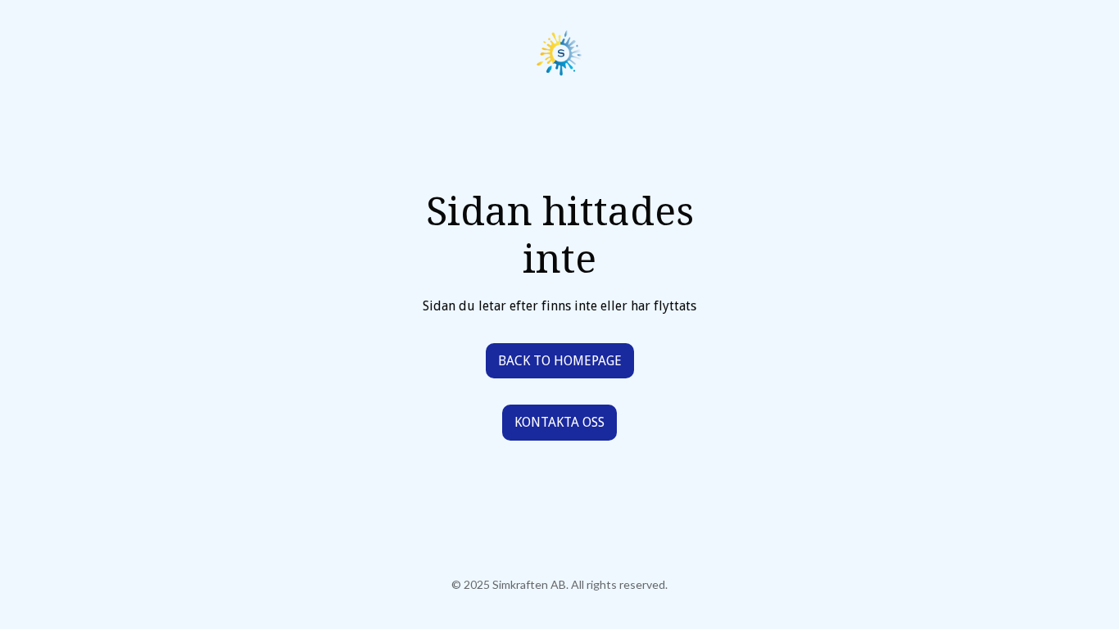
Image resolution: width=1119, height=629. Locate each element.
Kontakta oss (559, 422)
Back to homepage (560, 361)
